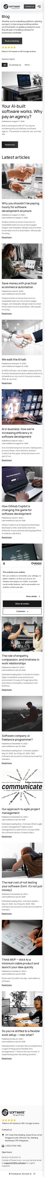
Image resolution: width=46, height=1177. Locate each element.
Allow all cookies (22, 604)
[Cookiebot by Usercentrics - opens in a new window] (31, 563)
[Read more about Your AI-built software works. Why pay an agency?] (22, 110)
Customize (20, 611)
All (5, 64)
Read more (11, 143)
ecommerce (15, 64)
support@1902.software (15, 1163)
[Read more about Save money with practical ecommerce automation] (22, 279)
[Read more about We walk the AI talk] (22, 352)
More (27, 65)
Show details (31, 596)
